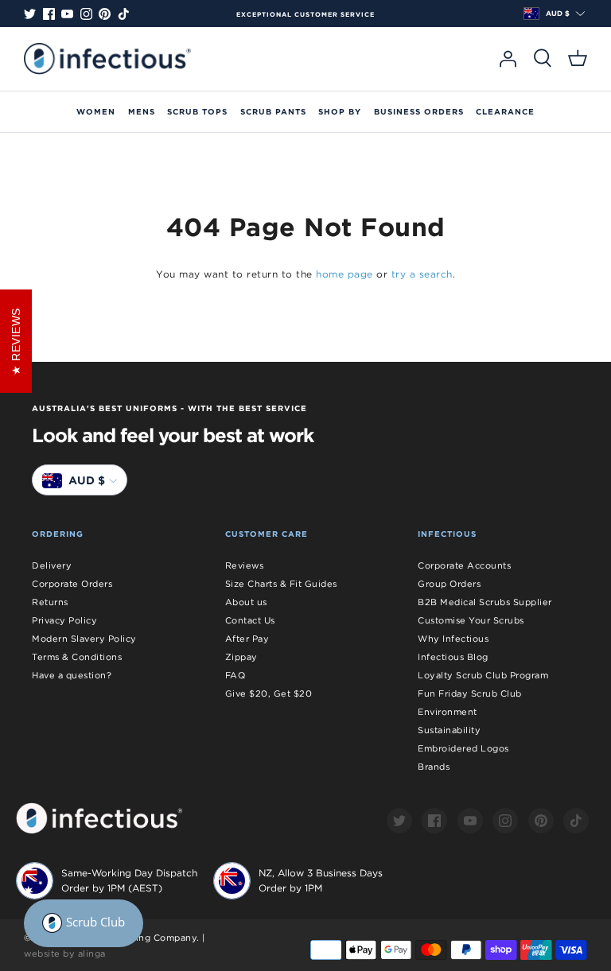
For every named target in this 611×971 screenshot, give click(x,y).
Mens (141, 111)
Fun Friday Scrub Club (470, 693)
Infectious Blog (453, 656)
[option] (305, 14)
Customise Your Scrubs (471, 620)
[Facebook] (49, 14)
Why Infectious (453, 638)
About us (246, 602)
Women (95, 111)
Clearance (505, 111)
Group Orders (449, 583)
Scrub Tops (197, 111)
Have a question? (71, 675)
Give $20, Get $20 (269, 693)
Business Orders (419, 111)
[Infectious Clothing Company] (107, 58)
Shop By (339, 111)
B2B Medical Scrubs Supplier (485, 602)
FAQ (235, 675)
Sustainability (449, 730)
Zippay (241, 656)
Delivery (52, 565)
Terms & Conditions (77, 656)
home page (344, 274)
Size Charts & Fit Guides (281, 583)
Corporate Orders (72, 583)
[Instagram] (86, 14)
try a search (422, 274)
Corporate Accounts (464, 565)
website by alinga (65, 953)
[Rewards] (83, 923)
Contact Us (250, 620)
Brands (433, 766)
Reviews (244, 565)
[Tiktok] (124, 14)
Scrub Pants (273, 111)
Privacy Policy (64, 620)
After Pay (247, 638)
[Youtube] (67, 14)
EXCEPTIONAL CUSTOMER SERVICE (305, 14)
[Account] (507, 58)
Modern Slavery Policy (84, 638)
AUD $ (558, 13)
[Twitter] (30, 14)
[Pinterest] (105, 14)
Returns (50, 602)
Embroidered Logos (463, 748)
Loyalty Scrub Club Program (483, 675)
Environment (447, 711)
